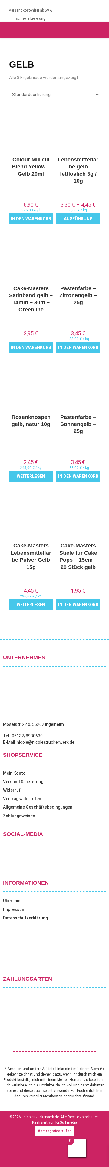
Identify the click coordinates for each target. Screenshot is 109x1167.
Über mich (13, 900)
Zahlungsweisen (19, 815)
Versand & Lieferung (23, 781)
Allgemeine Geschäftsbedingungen (37, 807)
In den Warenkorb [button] (31, 218)
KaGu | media (66, 1122)
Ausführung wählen (78, 220)
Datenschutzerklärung (25, 918)
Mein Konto (14, 773)
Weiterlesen (31, 476)
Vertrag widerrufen (22, 798)
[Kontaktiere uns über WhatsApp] (12, 1154)
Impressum (14, 909)
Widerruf (12, 790)
